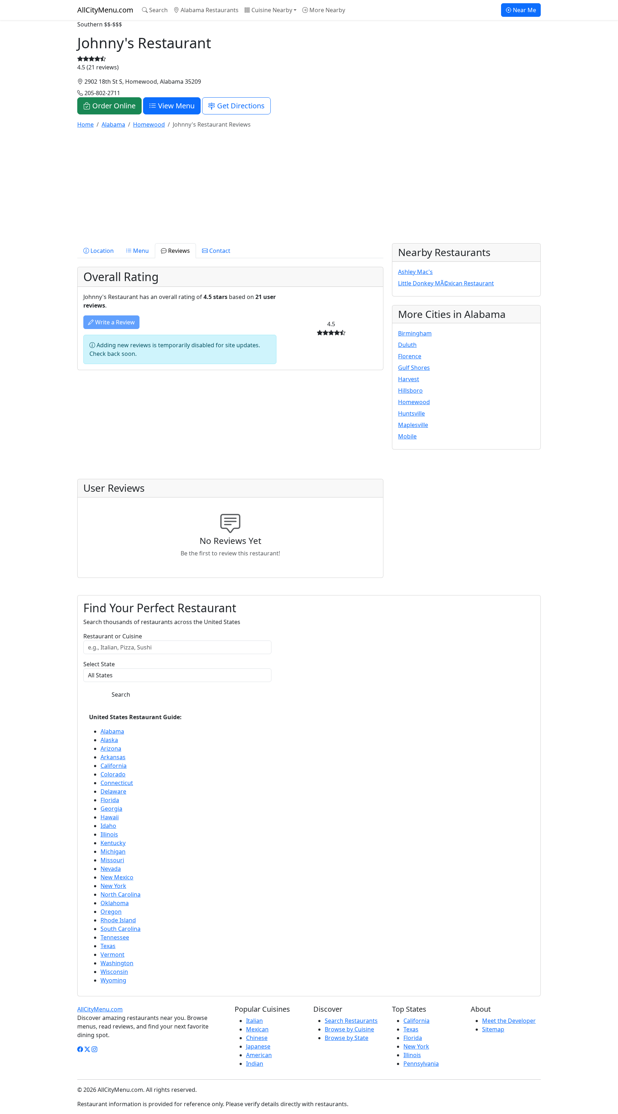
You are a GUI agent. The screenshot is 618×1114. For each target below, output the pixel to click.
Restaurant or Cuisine (112, 636)
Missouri (112, 860)
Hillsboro (410, 390)
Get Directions (240, 106)
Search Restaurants (351, 1021)
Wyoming (113, 980)
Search (158, 10)
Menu (140, 251)
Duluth (407, 345)
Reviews (178, 251)
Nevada (110, 869)
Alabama (112, 731)
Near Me (523, 10)
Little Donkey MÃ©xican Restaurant (446, 283)
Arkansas (113, 757)
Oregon (111, 912)
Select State (99, 664)
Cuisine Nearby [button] (271, 10)
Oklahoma (114, 903)
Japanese (258, 1046)
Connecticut (116, 783)
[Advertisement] (291, 184)
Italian (254, 1021)
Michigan (113, 851)
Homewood (414, 402)
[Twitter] (87, 1049)
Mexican (257, 1029)
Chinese (257, 1038)
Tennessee (114, 937)
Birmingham (415, 333)
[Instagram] (94, 1049)
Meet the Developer (509, 1021)
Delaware (113, 791)
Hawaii (109, 817)
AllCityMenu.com (105, 10)
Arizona (110, 748)
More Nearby (326, 10)
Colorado (113, 774)
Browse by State (346, 1038)
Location (101, 251)
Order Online (113, 106)
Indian (254, 1064)
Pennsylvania (421, 1064)
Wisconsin (114, 972)
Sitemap (493, 1029)
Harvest (408, 379)
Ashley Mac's (415, 272)
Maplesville (413, 425)
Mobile (407, 436)
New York (113, 886)
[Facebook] (80, 1049)
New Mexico (116, 877)
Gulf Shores (414, 368)
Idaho (108, 826)
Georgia (111, 809)
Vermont (112, 954)
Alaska (109, 740)
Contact (219, 251)
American (259, 1055)
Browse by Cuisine (349, 1029)
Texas (108, 946)
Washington (116, 963)
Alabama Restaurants (209, 10)
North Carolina (120, 894)
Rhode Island (118, 920)
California (113, 766)
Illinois (109, 834)
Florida (109, 800)
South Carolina (120, 929)
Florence (409, 356)
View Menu (175, 106)
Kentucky (113, 843)
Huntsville (411, 413)
